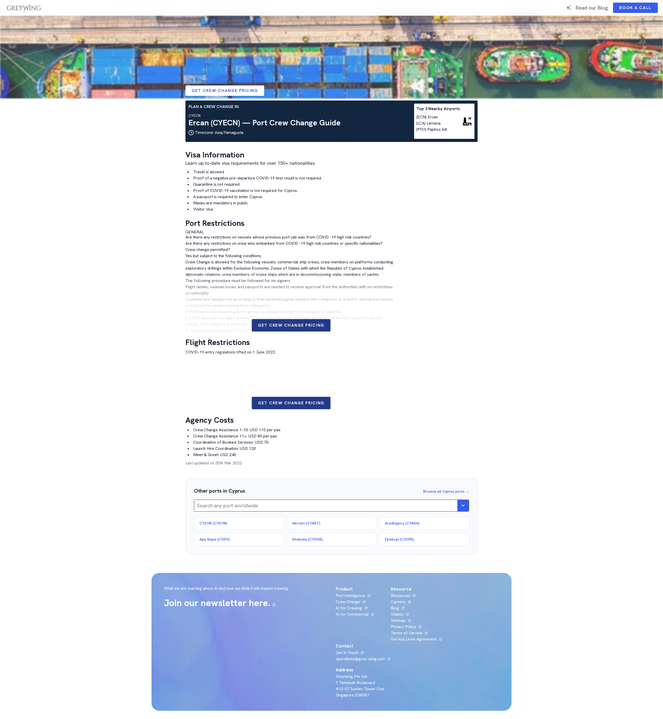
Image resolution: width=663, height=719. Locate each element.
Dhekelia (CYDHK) (307, 539)
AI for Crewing (349, 608)
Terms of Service (406, 633)
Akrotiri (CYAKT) (306, 523)
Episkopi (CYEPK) (399, 539)
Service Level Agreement (414, 639)
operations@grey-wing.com (360, 659)
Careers (401, 602)
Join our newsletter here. (219, 603)
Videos (400, 614)
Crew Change (348, 602)
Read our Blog (591, 7)
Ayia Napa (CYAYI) (214, 539)
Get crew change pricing (225, 90)
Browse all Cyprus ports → (446, 491)
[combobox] (197, 505)
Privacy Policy (403, 626)
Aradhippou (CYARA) (402, 523)
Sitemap (398, 620)
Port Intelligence (350, 595)
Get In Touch (350, 652)
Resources (400, 595)
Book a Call (638, 9)
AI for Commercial (352, 614)
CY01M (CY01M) (213, 523)
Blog (397, 608)
